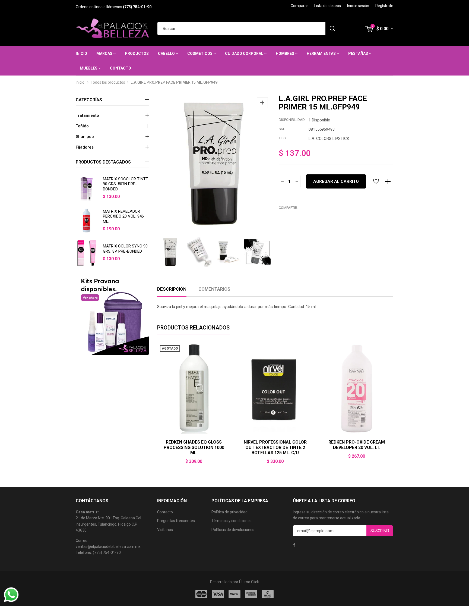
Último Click (249, 582)
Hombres (285, 53)
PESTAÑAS (358, 53)
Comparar (299, 6)
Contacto (120, 68)
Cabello (167, 53)
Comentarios (214, 289)
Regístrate (384, 6)
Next (393, 406)
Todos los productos (108, 82)
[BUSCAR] (332, 28)
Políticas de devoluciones (232, 529)
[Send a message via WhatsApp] (11, 594)
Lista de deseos (327, 6)
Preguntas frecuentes (176, 521)
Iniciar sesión (358, 6)
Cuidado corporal (244, 53)
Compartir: (288, 208)
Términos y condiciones (231, 521)
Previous (157, 406)
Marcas (104, 53)
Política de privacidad (229, 512)
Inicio (81, 53)
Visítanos (165, 529)
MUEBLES (89, 68)
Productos (137, 53)
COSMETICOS (200, 53)
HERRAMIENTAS (322, 53)
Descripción (171, 289)
